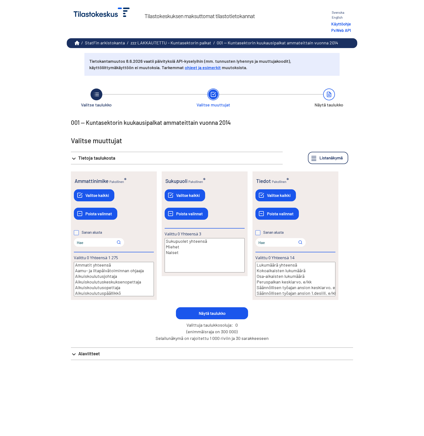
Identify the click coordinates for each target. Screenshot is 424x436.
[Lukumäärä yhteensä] (295, 265)
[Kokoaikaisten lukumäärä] (295, 270)
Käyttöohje (341, 23)
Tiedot (263, 181)
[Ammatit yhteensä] (114, 265)
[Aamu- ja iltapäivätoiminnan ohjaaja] (114, 270)
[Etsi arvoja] (118, 242)
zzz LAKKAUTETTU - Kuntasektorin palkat (171, 42)
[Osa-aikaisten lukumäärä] (295, 276)
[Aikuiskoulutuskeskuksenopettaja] (114, 282)
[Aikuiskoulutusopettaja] (114, 287)
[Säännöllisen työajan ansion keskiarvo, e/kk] (295, 287)
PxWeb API (341, 30)
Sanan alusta (92, 232)
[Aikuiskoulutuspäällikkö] (114, 293)
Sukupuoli (176, 181)
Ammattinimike (91, 181)
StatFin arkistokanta (105, 42)
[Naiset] (204, 252)
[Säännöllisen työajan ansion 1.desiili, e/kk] (295, 293)
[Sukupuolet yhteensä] (204, 241)
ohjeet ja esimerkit (203, 67)
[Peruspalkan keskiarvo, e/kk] (295, 282)
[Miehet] (204, 247)
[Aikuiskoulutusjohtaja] (114, 276)
